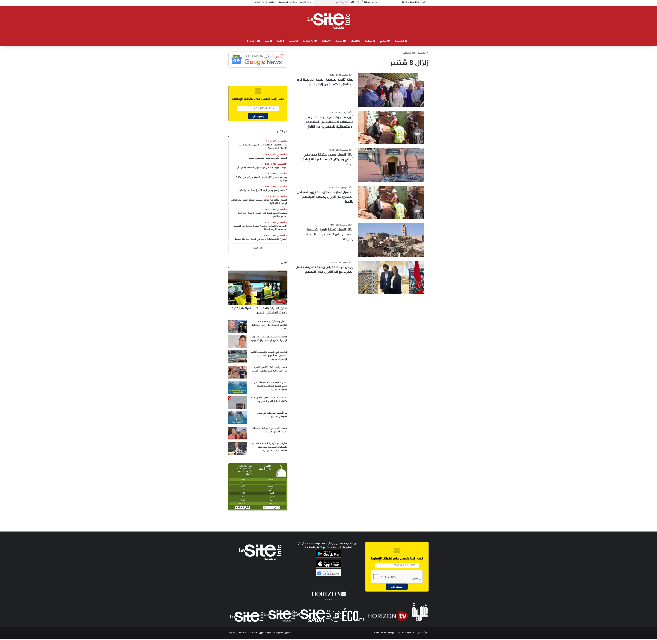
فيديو (292, 41)
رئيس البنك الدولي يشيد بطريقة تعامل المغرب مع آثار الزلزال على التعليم (324, 269)
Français (252, 41)
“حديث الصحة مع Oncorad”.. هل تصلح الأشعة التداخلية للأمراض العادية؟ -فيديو (270, 386)
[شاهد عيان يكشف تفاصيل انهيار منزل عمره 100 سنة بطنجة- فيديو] (237, 372)
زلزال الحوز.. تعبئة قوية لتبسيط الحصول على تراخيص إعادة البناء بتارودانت (329, 234)
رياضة (325, 41)
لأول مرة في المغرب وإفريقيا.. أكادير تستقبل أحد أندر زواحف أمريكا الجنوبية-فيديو (269, 355)
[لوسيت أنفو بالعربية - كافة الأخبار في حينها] (328, 21)
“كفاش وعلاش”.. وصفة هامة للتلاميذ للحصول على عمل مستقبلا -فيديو (269, 325)
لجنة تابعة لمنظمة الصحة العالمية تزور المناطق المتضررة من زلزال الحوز (325, 82)
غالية (280, 41)
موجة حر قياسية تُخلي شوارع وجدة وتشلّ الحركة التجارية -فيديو (269, 399)
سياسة (369, 41)
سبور (267, 41)
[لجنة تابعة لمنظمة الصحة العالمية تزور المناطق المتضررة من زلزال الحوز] (391, 90)
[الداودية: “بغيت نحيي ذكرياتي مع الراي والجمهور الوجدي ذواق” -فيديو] (237, 341)
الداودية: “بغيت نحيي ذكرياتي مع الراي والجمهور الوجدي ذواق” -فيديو (268, 338)
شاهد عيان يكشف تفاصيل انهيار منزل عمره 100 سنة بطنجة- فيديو (269, 369)
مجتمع (383, 41)
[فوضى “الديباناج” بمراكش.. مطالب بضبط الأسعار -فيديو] (237, 433)
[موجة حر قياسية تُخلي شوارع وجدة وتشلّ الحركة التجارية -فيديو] (237, 402)
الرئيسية (400, 41)
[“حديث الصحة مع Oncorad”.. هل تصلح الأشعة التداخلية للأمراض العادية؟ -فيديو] (237, 387)
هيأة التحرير (422, 633)
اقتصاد (354, 41)
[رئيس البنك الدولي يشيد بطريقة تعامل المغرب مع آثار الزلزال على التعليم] (391, 277)
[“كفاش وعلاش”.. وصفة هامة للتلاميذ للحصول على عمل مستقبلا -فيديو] (237, 326)
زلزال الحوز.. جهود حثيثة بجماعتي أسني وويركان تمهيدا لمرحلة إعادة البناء (328, 159)
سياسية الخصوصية (405, 633)
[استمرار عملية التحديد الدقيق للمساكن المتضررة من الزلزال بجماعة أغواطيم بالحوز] (391, 202)
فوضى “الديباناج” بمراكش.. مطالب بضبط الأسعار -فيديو (269, 430)
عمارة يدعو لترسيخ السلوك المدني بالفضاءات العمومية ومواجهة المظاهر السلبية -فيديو (269, 447)
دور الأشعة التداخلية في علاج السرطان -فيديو (272, 415)
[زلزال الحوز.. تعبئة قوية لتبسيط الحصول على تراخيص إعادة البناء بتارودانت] (391, 240)
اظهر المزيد (258, 248)
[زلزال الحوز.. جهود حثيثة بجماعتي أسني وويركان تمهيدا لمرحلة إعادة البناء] (391, 165)
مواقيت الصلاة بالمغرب (383, 633)
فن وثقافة (308, 41)
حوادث (339, 41)
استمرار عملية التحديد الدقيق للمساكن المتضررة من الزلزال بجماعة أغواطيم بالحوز (325, 197)
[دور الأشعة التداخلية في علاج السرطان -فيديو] (237, 417)
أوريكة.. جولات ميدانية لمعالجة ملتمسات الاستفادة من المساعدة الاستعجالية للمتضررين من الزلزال (329, 122)
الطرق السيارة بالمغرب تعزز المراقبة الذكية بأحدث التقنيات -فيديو (259, 310)
